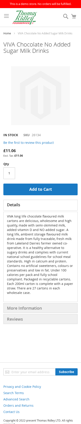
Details (13, 204)
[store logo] (24, 17)
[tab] (40, 205)
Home (7, 33)
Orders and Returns (18, 405)
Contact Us (11, 412)
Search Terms (13, 393)
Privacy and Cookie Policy (22, 386)
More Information (24, 308)
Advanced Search (16, 399)
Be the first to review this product (28, 142)
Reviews (15, 319)
